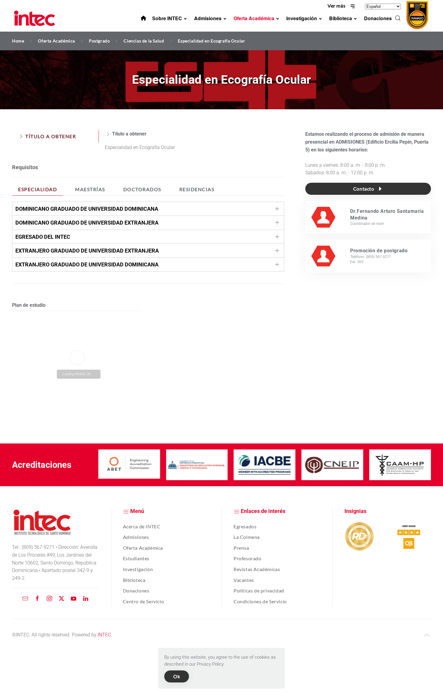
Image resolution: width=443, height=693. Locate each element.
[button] (398, 18)
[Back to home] (35, 18)
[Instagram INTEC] (49, 598)
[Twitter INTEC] (61, 598)
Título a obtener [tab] (50, 136)
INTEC (104, 635)
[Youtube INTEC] (74, 598)
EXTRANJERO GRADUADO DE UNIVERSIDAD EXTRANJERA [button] (87, 250)
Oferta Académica (143, 548)
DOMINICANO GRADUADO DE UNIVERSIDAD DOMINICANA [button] (86, 209)
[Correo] (25, 598)
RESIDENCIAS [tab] (197, 189)
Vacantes (244, 580)
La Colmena (247, 537)
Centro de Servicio (143, 601)
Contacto (363, 188)
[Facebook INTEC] (37, 598)
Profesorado (248, 558)
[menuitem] (143, 18)
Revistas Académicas (257, 569)
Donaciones (136, 590)
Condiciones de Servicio (260, 601)
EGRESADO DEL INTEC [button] (42, 237)
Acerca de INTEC (142, 526)
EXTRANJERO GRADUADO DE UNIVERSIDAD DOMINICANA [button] (87, 264)
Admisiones (136, 537)
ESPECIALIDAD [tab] (37, 189)
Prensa (241, 548)
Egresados (245, 526)
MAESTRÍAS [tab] (90, 189)
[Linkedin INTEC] (86, 598)
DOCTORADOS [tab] (142, 189)
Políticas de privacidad (259, 590)
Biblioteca (134, 580)
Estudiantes (136, 558)
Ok (176, 676)
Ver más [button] (337, 5)
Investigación (138, 569)
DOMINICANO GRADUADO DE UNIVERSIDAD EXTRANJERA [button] (87, 222)
